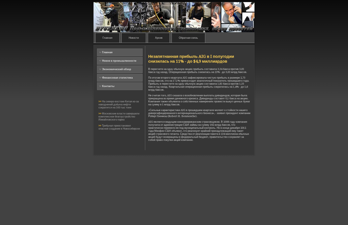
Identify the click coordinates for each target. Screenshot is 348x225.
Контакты (108, 86)
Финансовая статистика (117, 77)
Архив (159, 37)
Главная (107, 37)
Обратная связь (188, 37)
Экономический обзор (116, 69)
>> (100, 101)
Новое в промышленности (119, 60)
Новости (134, 37)
